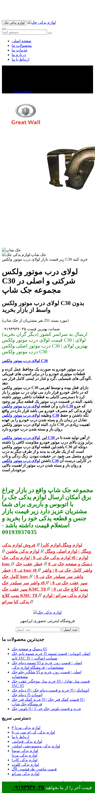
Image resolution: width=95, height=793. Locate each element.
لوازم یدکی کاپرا (25, 760)
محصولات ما (22, 45)
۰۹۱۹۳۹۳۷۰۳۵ (28, 787)
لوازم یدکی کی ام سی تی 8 (33, 732)
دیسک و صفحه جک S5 (29, 649)
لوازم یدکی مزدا (24, 755)
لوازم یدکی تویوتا (25, 751)
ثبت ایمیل (70, 629)
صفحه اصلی (21, 41)
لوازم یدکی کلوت (25, 764)
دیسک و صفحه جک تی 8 (69, 564)
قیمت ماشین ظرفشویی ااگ (34, 769)
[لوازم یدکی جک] (42, 22)
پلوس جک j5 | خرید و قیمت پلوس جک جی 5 (46, 709)
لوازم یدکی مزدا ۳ (26, 728)
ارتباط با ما (20, 59)
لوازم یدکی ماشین (22, 551)
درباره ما (19, 55)
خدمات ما (20, 50)
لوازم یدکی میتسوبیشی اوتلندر (36, 746)
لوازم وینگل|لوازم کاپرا (61, 545)
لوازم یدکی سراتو (25, 774)
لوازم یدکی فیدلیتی (27, 741)
